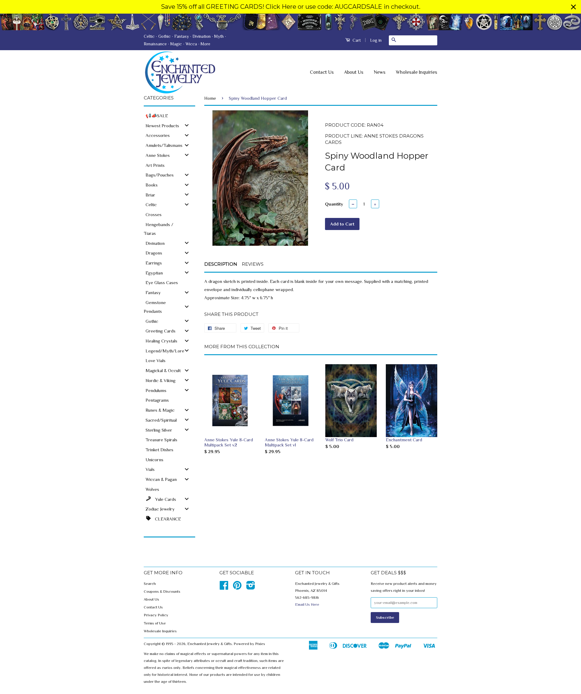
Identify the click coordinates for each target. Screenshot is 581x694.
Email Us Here (307, 604)
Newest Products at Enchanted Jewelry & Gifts (290, 22)
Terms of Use (155, 623)
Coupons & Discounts (162, 591)
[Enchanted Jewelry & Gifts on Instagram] (250, 587)
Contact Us (322, 72)
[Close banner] (573, 6)
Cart (356, 40)
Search (150, 584)
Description (220, 264)
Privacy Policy (156, 615)
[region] (290, 7)
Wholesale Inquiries (416, 72)
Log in (376, 40)
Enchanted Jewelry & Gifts (209, 644)
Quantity (334, 203)
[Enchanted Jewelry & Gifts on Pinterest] (237, 587)
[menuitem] (169, 115)
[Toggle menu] (187, 125)
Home (210, 98)
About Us (353, 72)
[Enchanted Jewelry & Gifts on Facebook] (223, 587)
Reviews (253, 264)
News (380, 72)
